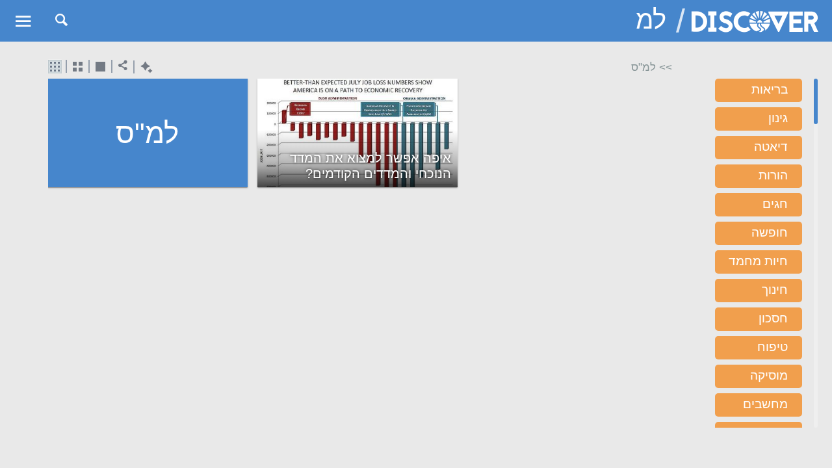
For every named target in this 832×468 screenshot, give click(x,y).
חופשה (769, 232)
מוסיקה (769, 375)
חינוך (775, 289)
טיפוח (772, 347)
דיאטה (771, 146)
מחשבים (765, 404)
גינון (778, 118)
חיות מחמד (758, 261)
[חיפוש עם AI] (143, 67)
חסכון (773, 318)
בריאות (769, 89)
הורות (773, 175)
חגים (775, 204)
